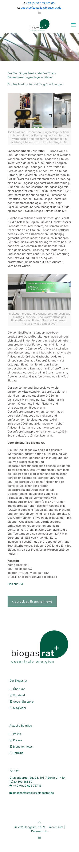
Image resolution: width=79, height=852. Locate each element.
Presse (17, 740)
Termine (18, 752)
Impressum (56, 827)
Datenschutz (39, 831)
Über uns (19, 689)
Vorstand (19, 695)
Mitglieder (19, 708)
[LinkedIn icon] (39, 13)
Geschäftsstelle (23, 701)
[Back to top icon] (39, 822)
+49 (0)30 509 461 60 (40, 3)
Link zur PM (15, 584)
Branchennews (23, 746)
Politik (17, 734)
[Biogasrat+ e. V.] (39, 24)
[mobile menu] (73, 24)
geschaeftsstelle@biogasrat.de (41, 7)
